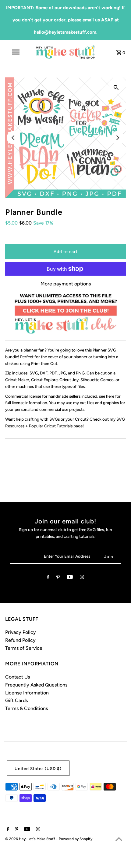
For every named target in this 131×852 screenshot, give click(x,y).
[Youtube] (70, 578)
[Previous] (13, 137)
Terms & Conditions (26, 708)
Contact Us (17, 677)
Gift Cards (16, 700)
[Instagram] (82, 578)
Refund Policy (20, 640)
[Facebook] (48, 578)
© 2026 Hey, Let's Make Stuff (30, 839)
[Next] (117, 137)
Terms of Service (23, 648)
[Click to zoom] (116, 87)
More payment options (66, 284)
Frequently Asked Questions (36, 685)
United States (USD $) (38, 768)
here (110, 396)
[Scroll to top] (119, 840)
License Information (27, 693)
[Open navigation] (17, 52)
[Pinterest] (58, 578)
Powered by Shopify (75, 839)
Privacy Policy (20, 632)
